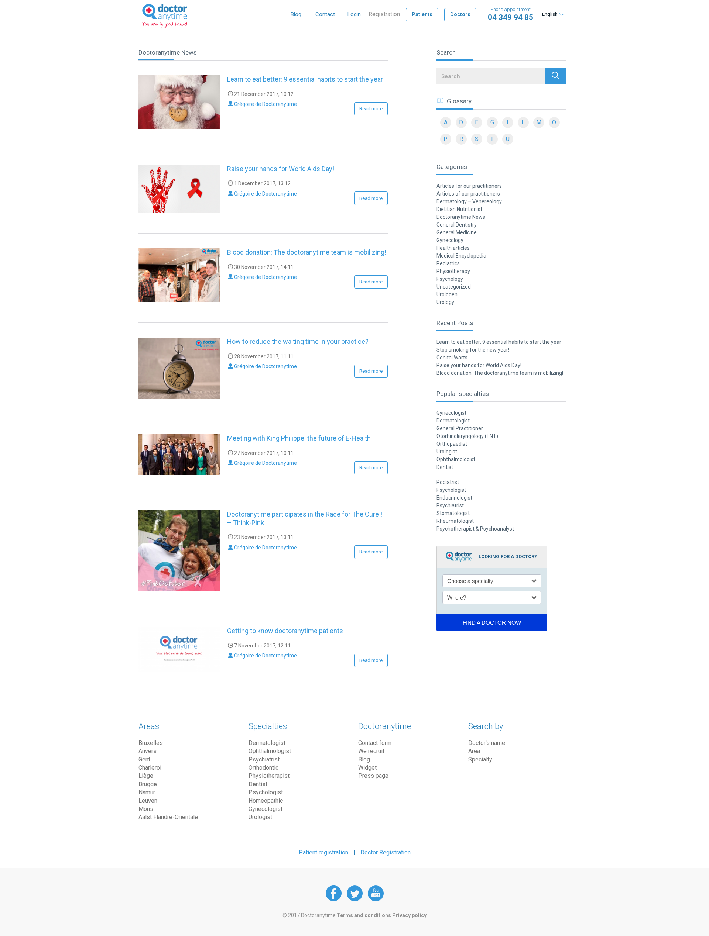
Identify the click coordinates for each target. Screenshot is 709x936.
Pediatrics (448, 263)
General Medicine (456, 232)
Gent (144, 759)
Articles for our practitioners (469, 186)
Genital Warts (451, 357)
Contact (325, 14)
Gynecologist (451, 413)
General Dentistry (456, 225)
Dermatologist (453, 421)
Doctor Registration (385, 852)
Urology (445, 302)
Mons (145, 808)
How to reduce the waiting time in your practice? (298, 341)
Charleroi (149, 767)
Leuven (147, 800)
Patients (422, 14)
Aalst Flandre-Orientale (168, 817)
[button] (555, 76)
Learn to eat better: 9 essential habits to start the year (305, 79)
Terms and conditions (364, 915)
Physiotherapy (453, 271)
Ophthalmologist (455, 459)
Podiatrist (447, 482)
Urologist (446, 452)
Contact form (374, 742)
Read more (371, 108)
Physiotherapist (269, 775)
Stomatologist (453, 513)
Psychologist (451, 490)
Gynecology (449, 240)
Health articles (453, 248)
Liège (145, 775)
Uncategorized (453, 287)
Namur (146, 792)
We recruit (371, 750)
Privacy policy (409, 915)
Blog (296, 14)
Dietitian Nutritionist (459, 209)
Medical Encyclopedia (461, 256)
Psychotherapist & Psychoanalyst (475, 529)
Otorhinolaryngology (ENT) (467, 436)
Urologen (447, 294)
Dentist (444, 467)
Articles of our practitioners (468, 194)
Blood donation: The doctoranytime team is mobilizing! (306, 252)
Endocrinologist (454, 498)
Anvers (147, 750)
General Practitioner (459, 428)
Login (354, 14)
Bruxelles (150, 742)
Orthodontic (263, 767)
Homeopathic (266, 800)
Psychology (449, 279)
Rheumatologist (455, 521)
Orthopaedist (451, 444)
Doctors (460, 14)
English (550, 14)
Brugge (147, 784)
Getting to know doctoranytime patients (285, 631)
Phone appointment (510, 14)
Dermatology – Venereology (469, 201)
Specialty (480, 759)
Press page (373, 775)
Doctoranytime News (460, 217)
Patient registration (323, 852)
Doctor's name (486, 742)
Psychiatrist (450, 505)
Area (474, 750)
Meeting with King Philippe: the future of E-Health (299, 438)
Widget (367, 767)
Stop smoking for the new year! (472, 350)
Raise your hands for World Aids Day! (280, 169)
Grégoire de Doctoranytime (265, 104)
